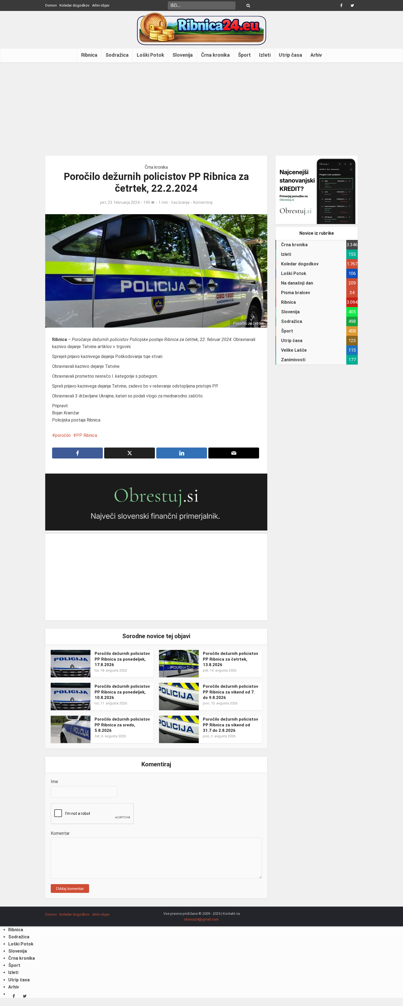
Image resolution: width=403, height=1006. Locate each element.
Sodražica (117, 55)
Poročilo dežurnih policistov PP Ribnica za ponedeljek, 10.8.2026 (122, 692)
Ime (54, 781)
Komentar (60, 833)
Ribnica (89, 55)
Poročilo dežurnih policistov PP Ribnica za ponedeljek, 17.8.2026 (122, 659)
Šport (244, 55)
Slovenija (182, 55)
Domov (51, 5)
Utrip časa (290, 55)
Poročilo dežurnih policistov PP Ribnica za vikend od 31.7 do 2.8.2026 (230, 725)
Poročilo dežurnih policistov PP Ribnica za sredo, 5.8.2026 (122, 725)
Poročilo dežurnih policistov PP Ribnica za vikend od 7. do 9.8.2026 (230, 692)
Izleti (265, 55)
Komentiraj (202, 202)
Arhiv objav (100, 5)
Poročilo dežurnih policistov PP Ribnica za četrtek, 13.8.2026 (230, 659)
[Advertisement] (201, 109)
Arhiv (316, 55)
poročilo (63, 435)
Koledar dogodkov (74, 5)
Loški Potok (150, 55)
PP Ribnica (86, 435)
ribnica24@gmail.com (201, 919)
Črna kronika (215, 55)
